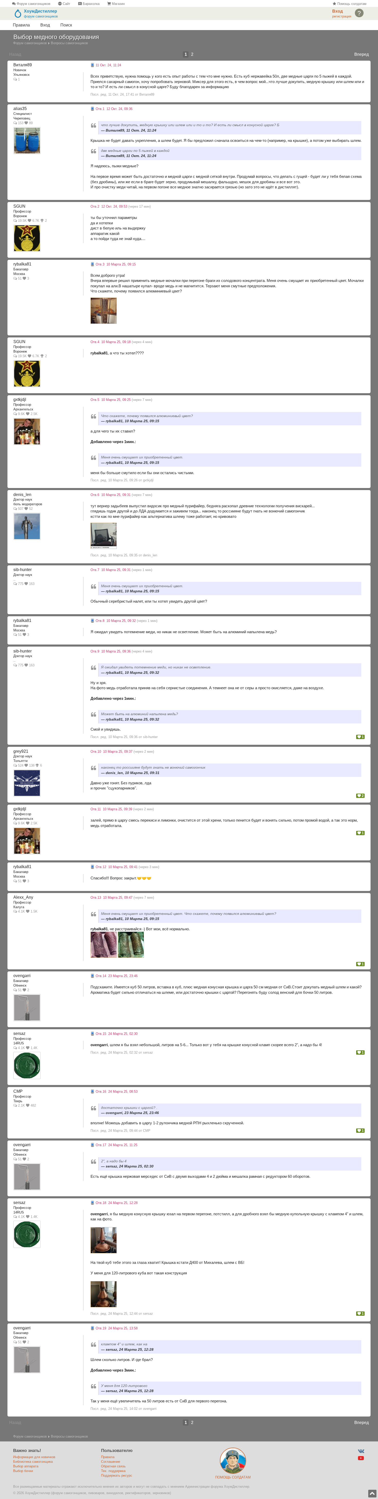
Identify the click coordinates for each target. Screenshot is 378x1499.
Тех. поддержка (113, 1471)
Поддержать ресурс (116, 1475)
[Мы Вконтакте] (361, 1451)
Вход (45, 25)
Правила (21, 25)
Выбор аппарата (25, 1466)
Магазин (118, 4)
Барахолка (90, 4)
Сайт (66, 4)
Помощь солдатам (351, 4)
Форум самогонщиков (33, 4)
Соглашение (110, 1462)
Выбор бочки (23, 1471)
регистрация (341, 16)
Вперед (361, 54)
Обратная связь (113, 1466)
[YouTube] (361, 1458)
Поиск (66, 25)
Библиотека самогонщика (33, 1462)
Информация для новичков (34, 1457)
